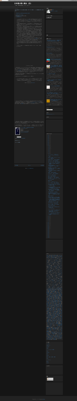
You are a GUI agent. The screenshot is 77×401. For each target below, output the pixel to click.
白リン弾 (60, 328)
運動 (49, 290)
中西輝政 (53, 320)
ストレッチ (60, 272)
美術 (57, 330)
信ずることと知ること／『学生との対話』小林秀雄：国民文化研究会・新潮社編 (54, 197)
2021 (48, 136)
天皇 (57, 321)
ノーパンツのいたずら (51, 208)
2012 (48, 223)
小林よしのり (52, 310)
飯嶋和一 (51, 330)
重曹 (59, 307)
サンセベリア (58, 268)
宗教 (51, 307)
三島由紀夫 (55, 302)
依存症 (55, 288)
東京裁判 (61, 322)
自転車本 (58, 305)
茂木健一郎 (52, 336)
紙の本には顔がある (49, 53)
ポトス (48, 281)
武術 (49, 332)
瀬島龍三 (59, 314)
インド (56, 262)
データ (50, 275)
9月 (49, 149)
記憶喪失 (57, 294)
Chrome (59, 255)
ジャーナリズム (54, 270)
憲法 (52, 297)
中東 (58, 320)
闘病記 (54, 323)
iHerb (47, 358)
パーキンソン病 (59, 277)
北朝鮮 (48, 335)
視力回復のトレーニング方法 (52, 167)
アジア (49, 258)
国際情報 (56, 300)
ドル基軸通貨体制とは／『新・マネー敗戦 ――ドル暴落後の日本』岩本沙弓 (54, 187)
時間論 (56, 304)
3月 (49, 218)
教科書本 (57, 295)
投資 (58, 322)
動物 (61, 323)
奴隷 (53, 322)
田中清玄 (61, 321)
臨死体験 (49, 338)
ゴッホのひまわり (32, 102)
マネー (21, 138)
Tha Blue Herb (49, 257)
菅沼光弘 (57, 313)
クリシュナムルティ (58, 265)
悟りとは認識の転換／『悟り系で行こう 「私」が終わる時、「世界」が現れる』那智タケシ (54, 93)
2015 (48, 143)
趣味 (49, 307)
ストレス (56, 272)
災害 (47, 302)
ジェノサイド (55, 269)
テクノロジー (53, 275)
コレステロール (53, 267)
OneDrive (48, 352)
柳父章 (60, 337)
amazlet (24, 128)
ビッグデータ (50, 279)
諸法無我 (54, 308)
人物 (61, 312)
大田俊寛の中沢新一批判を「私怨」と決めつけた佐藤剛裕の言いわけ (56, 100)
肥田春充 (54, 330)
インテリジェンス (51, 262)
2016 (48, 142)
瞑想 (50, 339)
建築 (50, 297)
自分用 (47, 355)
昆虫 (47, 301)
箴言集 (54, 339)
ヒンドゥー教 (58, 279)
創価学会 (49, 317)
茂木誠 (56, 336)
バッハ (47, 278)
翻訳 (56, 335)
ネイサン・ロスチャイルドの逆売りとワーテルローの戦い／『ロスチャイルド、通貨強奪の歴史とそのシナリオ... (54, 211)
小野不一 (53, 9)
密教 (58, 335)
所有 (61, 307)
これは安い (57, 267)
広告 (58, 299)
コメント (49, 379)
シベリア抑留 (50, 270)
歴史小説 (54, 338)
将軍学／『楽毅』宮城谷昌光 (52, 172)
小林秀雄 (56, 310)
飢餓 (59, 294)
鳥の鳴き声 (50, 321)
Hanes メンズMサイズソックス (52, 181)
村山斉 (48, 318)
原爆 (47, 298)
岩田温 (61, 293)
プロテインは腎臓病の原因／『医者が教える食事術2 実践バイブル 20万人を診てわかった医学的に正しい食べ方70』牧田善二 (56, 66)
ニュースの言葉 (48, 277)
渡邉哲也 (51, 322)
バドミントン (51, 278)
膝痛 (59, 330)
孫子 (61, 317)
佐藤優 (53, 301)
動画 (57, 323)
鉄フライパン (54, 321)
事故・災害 (48, 304)
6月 (49, 153)
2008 (48, 228)
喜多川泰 (48, 294)
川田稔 (58, 316)
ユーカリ (50, 285)
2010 (48, 226)
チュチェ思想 (58, 273)
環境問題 (48, 293)
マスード (53, 282)
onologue (48, 346)
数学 (54, 313)
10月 (49, 148)
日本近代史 (48, 327)
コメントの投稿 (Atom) (30, 168)
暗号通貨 (49, 288)
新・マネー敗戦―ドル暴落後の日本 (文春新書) (27, 127)
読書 (55, 325)
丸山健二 (58, 293)
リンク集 (48, 343)
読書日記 (60, 325)
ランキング (58, 285)
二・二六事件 (57, 326)
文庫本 (53, 333)
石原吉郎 (51, 316)
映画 (52, 290)
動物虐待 (51, 324)
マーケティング (58, 281)
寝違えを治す (50, 180)
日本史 (53, 327)
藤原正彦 (48, 323)
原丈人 (60, 297)
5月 (49, 216)
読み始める (50, 325)
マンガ (61, 283)
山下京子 (60, 302)
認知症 (51, 328)
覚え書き (48, 292)
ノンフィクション (53, 277)
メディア (54, 284)
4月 (49, 217)
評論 (55, 331)
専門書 (54, 316)
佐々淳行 (50, 301)
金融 (23, 138)
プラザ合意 (35, 38)
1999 (48, 237)
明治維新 (49, 336)
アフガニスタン (53, 259)
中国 (50, 320)
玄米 (52, 298)
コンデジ (61, 267)
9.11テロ (48, 255)
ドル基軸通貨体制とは (19, 16)
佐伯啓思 (57, 301)
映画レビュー (56, 290)
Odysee (48, 362)
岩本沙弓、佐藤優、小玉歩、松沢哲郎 (53, 204)
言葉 (57, 298)
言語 (54, 298)
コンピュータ (49, 268)
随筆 (51, 313)
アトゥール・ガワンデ (54, 258)
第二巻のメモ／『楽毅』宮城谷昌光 (53, 160)
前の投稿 (42, 165)
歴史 (51, 338)
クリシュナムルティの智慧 (50, 349)
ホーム (29, 165)
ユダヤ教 (53, 285)
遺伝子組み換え (49, 289)
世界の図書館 (52, 314)
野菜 (54, 337)
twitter (54, 257)
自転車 (55, 305)
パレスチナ (56, 278)
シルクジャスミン (53, 271)
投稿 (48, 378)
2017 (48, 141)
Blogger (56, 255)
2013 (48, 222)
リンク (48, 287)
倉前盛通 (53, 317)
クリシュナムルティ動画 (52, 266)
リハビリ (60, 286)
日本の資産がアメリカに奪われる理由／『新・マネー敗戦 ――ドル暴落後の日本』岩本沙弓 (53, 190)
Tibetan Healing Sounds (51, 205)
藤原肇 (52, 323)
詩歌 (54, 303)
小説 (55, 309)
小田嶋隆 (58, 309)
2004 (48, 231)
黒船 (59, 300)
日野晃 (60, 327)
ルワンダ (56, 287)
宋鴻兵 (57, 317)
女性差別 (58, 308)
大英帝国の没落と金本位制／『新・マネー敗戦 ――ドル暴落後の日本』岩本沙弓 (54, 194)
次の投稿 (16, 165)
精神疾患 (49, 315)
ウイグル (52, 263)
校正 (60, 299)
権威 (55, 297)
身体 (48, 312)
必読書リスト (48, 345)
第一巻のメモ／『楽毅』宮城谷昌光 (53, 173)
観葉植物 (51, 293)
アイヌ (47, 258)
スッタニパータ (52, 272)
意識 (58, 288)
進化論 (55, 312)
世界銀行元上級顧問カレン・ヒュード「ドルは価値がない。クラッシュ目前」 (54, 165)
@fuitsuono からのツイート (50, 114)
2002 (48, 233)
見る (57, 297)
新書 (55, 311)
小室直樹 (51, 309)
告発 (51, 300)
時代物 (59, 304)
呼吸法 (60, 298)
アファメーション (49, 259)
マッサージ (57, 282)
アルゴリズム (52, 260)
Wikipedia (58, 257)
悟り (47, 299)
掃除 (59, 317)
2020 (48, 137)
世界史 (56, 314)
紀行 (54, 294)
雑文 (51, 302)
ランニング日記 (51, 286)
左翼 (60, 301)
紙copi (47, 361)
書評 (51, 308)
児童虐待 (51, 304)
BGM (53, 255)
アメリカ (18, 138)
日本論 (57, 327)
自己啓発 (51, 305)
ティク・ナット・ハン (55, 274)
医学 (54, 289)
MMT (52, 256)
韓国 (55, 293)
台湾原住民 (58, 318)
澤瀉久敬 (48, 339)
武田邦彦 (52, 332)
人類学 (49, 313)
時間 (53, 304)
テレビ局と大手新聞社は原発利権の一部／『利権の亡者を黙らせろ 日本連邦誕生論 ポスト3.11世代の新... (54, 200)
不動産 (60, 331)
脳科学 (54, 328)
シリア (48, 271)
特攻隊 (61, 324)
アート (60, 257)
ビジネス (60, 278)
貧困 (57, 331)
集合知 (55, 307)
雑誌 (49, 302)
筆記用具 (52, 331)
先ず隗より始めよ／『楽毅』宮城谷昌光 (53, 159)
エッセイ (51, 264)
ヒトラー (54, 279)
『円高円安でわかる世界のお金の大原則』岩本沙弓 (23, 13)
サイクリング (53, 268)
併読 (47, 334)
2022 (48, 135)
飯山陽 (48, 330)
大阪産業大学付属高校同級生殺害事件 (55, 59)
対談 (52, 318)
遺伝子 (61, 288)
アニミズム (59, 258)
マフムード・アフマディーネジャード (53, 283)
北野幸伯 (51, 335)
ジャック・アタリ (59, 270)
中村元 (56, 320)
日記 (60, 326)
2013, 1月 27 (33, 82)
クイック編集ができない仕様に (51, 73)
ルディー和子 (52, 287)
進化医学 (52, 312)
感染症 (58, 292)
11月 (49, 147)
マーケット (53, 281)
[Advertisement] (54, 26)
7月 (49, 152)
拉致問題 (60, 338)
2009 (48, 227)
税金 (59, 315)
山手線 (22, 103)
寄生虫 (51, 294)
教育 (53, 295)
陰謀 (59, 289)
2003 (48, 232)
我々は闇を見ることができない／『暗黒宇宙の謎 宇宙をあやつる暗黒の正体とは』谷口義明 (54, 40)
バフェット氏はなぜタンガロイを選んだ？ (54, 212)
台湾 (55, 318)
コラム (49, 267)
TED (61, 256)
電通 (48, 322)
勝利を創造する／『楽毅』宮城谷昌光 (53, 177)
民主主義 (61, 335)
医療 (56, 289)
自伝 (61, 305)
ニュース (58, 276)
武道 (56, 332)
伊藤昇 (52, 288)
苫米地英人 (50, 326)
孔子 (52, 299)
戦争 (61, 316)
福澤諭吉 (59, 332)
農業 (57, 328)
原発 (49, 298)
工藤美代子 (55, 299)
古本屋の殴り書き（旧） (23, 3)
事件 (60, 303)
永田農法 (60, 290)
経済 (24, 138)
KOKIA (50, 256)
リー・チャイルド (56, 286)
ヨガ (55, 285)
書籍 (48, 308)
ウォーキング (56, 263)
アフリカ (58, 259)
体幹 (50, 318)
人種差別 (58, 312)
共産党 (51, 295)
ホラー (50, 281)
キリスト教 (48, 265)
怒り (55, 322)
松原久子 (59, 310)
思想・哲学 (48, 303)
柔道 (57, 307)
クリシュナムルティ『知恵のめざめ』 (53, 154)
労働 (57, 338)
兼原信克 (48, 297)
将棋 (48, 309)
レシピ (60, 287)
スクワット (57, 271)
